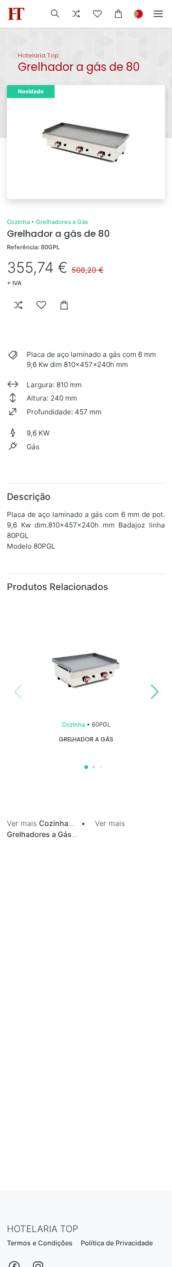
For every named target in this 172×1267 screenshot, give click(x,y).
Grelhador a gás (86, 739)
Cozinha (18, 221)
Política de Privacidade (117, 1243)
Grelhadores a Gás (62, 221)
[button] (55, 14)
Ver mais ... (40, 823)
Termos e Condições (39, 1243)
